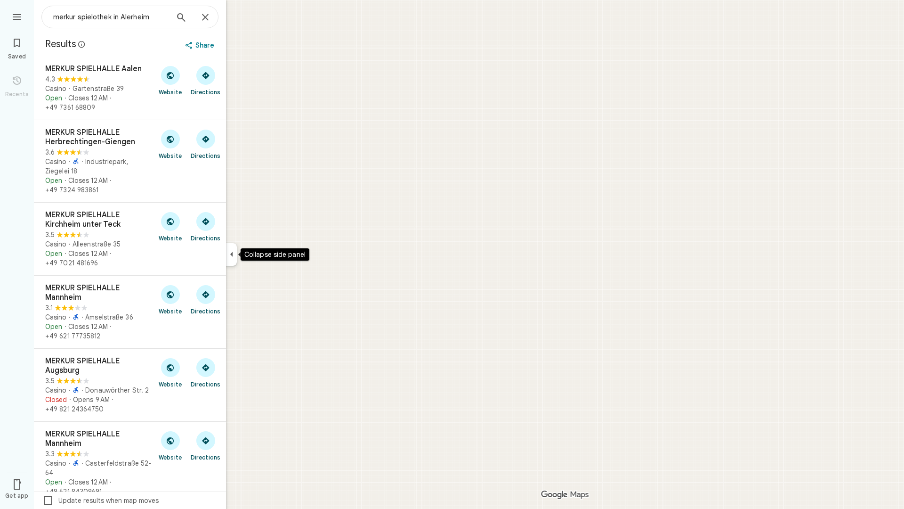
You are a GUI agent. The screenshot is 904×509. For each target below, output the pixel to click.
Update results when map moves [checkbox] (100, 500)
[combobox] (110, 17)
